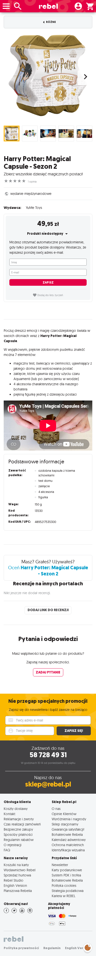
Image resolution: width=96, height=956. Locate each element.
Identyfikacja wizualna (68, 850)
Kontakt (9, 814)
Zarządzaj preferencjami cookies (87, 947)
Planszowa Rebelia (18, 891)
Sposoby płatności (18, 834)
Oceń (48, 571)
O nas (56, 808)
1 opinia (32, 181)
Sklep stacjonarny (65, 824)
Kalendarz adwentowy (69, 840)
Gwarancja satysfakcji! (68, 829)
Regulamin (52, 948)
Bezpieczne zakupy (18, 829)
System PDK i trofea (66, 875)
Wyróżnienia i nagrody (69, 819)
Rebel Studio (13, 880)
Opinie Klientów (64, 814)
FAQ (7, 850)
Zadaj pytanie (48, 672)
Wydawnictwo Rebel (19, 870)
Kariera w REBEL (63, 896)
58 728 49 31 (48, 754)
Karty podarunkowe (67, 870)
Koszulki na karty (16, 865)
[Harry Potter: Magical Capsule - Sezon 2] (48, 75)
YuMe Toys (34, 207)
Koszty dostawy (16, 808)
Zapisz (48, 283)
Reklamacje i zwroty (19, 819)
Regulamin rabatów (18, 840)
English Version (15, 885)
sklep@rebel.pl (48, 784)
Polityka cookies (64, 885)
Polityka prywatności (21, 948)
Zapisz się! (73, 730)
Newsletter (60, 865)
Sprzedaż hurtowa (17, 875)
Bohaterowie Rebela (67, 834)
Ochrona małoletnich (68, 845)
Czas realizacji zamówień (22, 824)
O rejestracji (12, 845)
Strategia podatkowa (67, 891)
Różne (51, 22)
